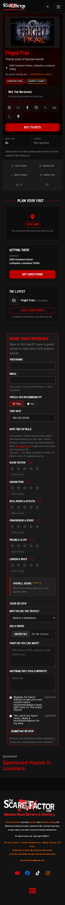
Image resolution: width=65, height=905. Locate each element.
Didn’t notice (18, 474)
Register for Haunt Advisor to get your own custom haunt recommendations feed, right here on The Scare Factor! (35, 703)
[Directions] (18, 116)
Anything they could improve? (28, 671)
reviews (33, 822)
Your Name (17, 359)
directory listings (49, 822)
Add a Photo (17, 626)
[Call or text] (9, 116)
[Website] (9, 107)
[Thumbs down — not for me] (47, 184)
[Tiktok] (37, 873)
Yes (18, 403)
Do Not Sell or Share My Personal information (32, 850)
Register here (23, 446)
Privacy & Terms (11, 842)
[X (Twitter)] (45, 107)
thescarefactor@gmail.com (32, 860)
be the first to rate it (41, 74)
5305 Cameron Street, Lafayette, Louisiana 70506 (32, 67)
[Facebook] (27, 107)
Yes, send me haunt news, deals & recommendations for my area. (35, 719)
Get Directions (32, 274)
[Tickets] (18, 107)
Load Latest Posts (32, 310)
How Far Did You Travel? (24, 611)
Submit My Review (22, 731)
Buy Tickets (32, 127)
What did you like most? (25, 643)
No (32, 403)
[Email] (54, 107)
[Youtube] (17, 873)
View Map (32, 224)
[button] (32, 891)
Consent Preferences (30, 842)
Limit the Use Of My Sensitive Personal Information (32, 854)
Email (14, 374)
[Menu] (58, 6)
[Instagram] (36, 107)
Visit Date (16, 411)
